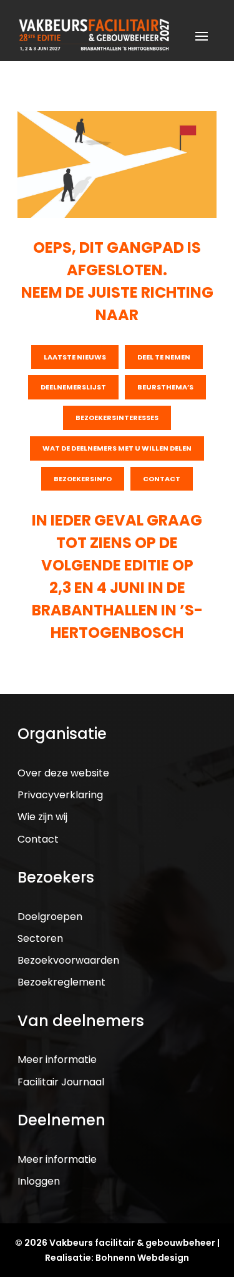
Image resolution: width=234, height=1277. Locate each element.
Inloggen (38, 1181)
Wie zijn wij (42, 817)
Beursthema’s (165, 387)
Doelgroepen (49, 916)
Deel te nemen (163, 357)
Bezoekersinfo (83, 479)
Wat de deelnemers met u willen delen (117, 448)
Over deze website (63, 773)
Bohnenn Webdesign (142, 1257)
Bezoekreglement (61, 982)
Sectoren (40, 938)
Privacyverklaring (60, 795)
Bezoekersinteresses (117, 418)
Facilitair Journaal (60, 1082)
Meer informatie (57, 1059)
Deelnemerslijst (73, 387)
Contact (161, 479)
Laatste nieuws (75, 357)
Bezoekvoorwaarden (68, 960)
